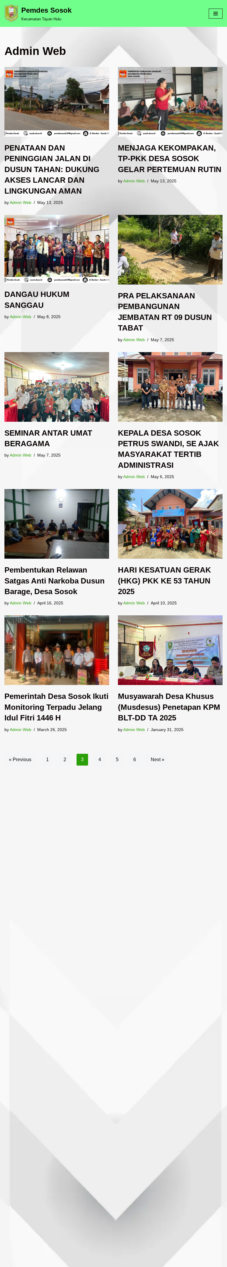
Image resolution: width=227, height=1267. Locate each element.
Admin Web (20, 202)
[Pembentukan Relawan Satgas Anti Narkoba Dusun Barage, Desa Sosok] (56, 524)
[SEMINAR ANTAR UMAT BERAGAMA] (56, 387)
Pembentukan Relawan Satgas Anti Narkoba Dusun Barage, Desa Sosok (54, 580)
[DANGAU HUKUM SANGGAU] (56, 249)
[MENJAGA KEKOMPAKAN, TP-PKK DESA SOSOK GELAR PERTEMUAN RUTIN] (170, 102)
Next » (157, 759)
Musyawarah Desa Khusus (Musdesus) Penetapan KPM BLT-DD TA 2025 (169, 707)
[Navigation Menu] (216, 14)
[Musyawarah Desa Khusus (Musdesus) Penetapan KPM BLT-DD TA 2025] (170, 650)
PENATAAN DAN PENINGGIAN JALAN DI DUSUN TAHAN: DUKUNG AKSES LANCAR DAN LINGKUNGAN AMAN (51, 169)
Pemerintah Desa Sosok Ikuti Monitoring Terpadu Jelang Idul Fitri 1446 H (56, 707)
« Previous (20, 759)
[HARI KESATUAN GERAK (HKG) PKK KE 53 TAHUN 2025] (170, 524)
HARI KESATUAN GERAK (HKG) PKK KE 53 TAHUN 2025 (164, 580)
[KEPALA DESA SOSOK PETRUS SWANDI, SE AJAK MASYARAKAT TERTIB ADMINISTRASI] (170, 387)
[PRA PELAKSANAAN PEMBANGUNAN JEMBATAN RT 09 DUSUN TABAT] (170, 250)
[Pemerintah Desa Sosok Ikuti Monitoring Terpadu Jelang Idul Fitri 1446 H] (56, 650)
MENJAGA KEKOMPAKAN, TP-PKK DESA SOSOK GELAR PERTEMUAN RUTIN (169, 158)
